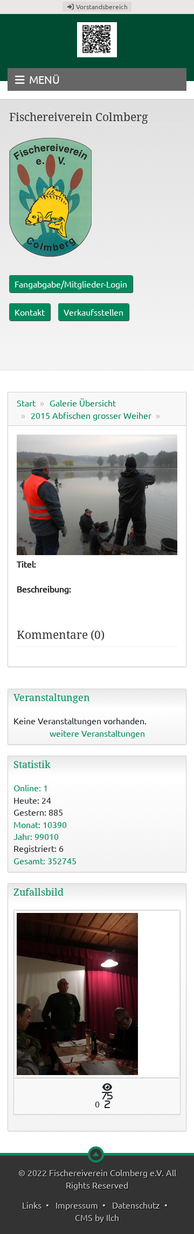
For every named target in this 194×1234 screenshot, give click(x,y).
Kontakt (30, 311)
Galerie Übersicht (83, 402)
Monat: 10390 (40, 824)
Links (31, 1204)
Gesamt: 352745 (45, 860)
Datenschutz (136, 1204)
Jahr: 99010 (36, 836)
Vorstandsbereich (101, 6)
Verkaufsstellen (93, 311)
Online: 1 (30, 787)
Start (26, 402)
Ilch (112, 1217)
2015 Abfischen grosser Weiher (91, 415)
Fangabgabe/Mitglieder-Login (71, 283)
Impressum (77, 1204)
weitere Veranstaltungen (97, 733)
